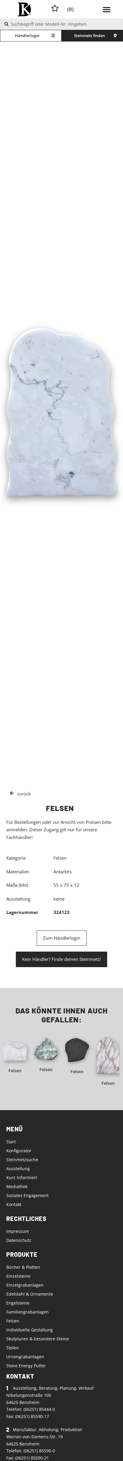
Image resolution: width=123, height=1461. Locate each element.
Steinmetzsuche (22, 1159)
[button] (106, 9)
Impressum (17, 1231)
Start (11, 1141)
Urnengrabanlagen (25, 1356)
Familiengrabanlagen (27, 1312)
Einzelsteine (18, 1276)
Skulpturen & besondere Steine (37, 1339)
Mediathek (16, 1186)
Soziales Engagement (27, 1195)
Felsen (14, 1070)
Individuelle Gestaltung (29, 1330)
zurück (24, 794)
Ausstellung (18, 1168)
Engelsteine (18, 1303)
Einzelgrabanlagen (25, 1285)
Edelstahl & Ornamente (29, 1294)
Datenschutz (18, 1240)
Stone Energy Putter (26, 1365)
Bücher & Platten (23, 1267)
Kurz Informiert (21, 1177)
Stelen (12, 1348)
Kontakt (13, 1204)
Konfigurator (18, 1150)
